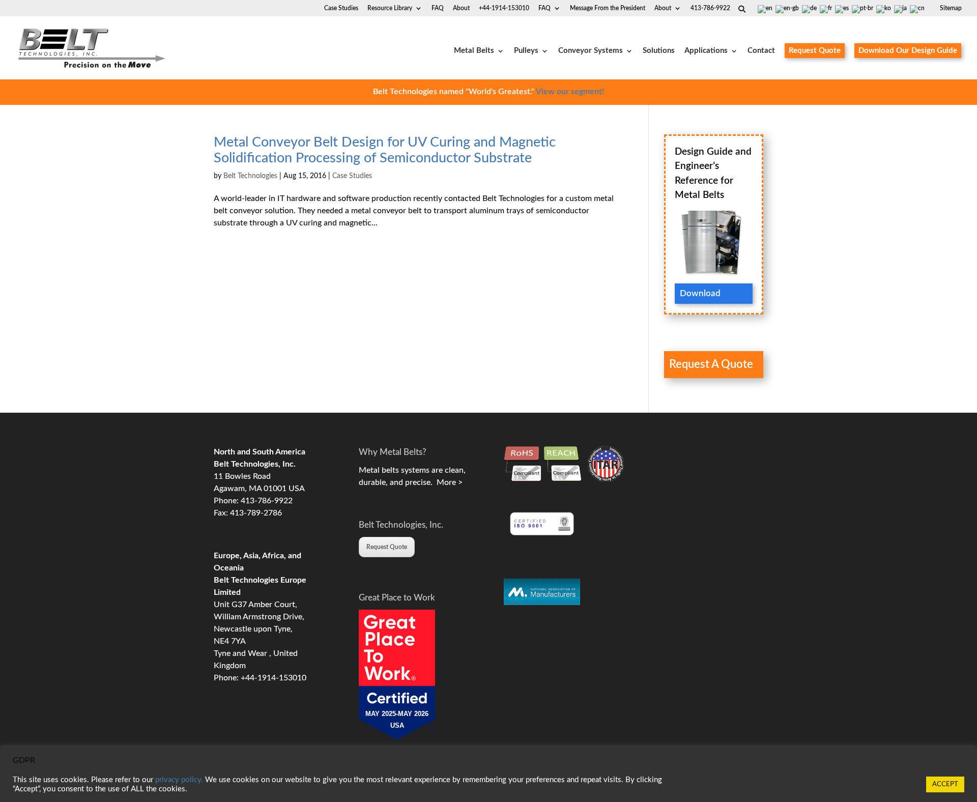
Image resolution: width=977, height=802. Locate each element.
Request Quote (815, 50)
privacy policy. (179, 780)
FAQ (544, 8)
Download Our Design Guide (907, 50)
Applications (706, 50)
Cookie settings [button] (892, 784)
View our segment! (570, 92)
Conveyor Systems (590, 50)
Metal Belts (474, 50)
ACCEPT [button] (945, 784)
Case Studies (341, 8)
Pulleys (526, 50)
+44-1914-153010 (504, 8)
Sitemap (951, 8)
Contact (761, 50)
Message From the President (607, 8)
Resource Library (389, 8)
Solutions (659, 50)
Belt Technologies (250, 176)
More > (448, 482)
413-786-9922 (710, 8)
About (662, 8)
